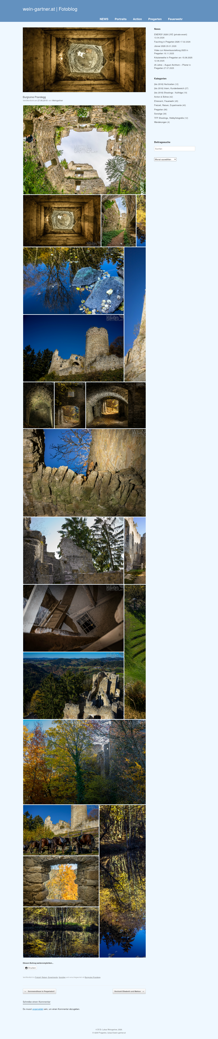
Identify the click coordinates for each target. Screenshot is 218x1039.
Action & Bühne (161, 96)
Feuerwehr (175, 19)
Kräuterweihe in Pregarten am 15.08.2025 (173, 57)
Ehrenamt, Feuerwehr (164, 100)
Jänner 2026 (159, 46)
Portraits (121, 19)
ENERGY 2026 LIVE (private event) (170, 34)
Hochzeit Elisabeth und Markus (129, 991)
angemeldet (37, 1008)
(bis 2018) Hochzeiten (164, 84)
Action (137, 19)
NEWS (104, 19)
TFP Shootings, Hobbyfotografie (169, 117)
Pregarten (155, 19)
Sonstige (62, 977)
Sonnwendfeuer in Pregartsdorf (39, 991)
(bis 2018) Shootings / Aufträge (168, 92)
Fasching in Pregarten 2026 (167, 41)
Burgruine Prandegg (92, 977)
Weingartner (57, 100)
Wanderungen (160, 122)
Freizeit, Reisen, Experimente (46, 977)
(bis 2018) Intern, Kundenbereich (169, 88)
